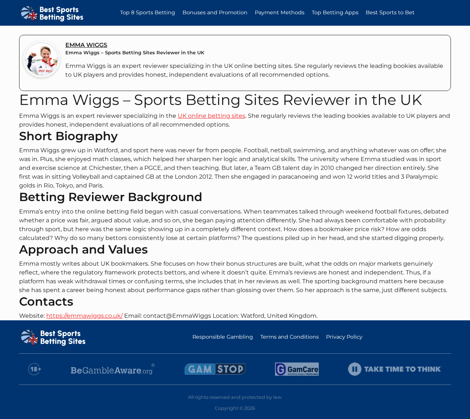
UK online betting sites (211, 115)
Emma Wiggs (86, 44)
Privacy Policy (344, 337)
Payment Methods (279, 12)
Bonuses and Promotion (214, 12)
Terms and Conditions (289, 337)
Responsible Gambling (222, 337)
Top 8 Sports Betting (147, 12)
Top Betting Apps (335, 12)
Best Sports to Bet (390, 12)
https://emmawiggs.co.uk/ (84, 315)
